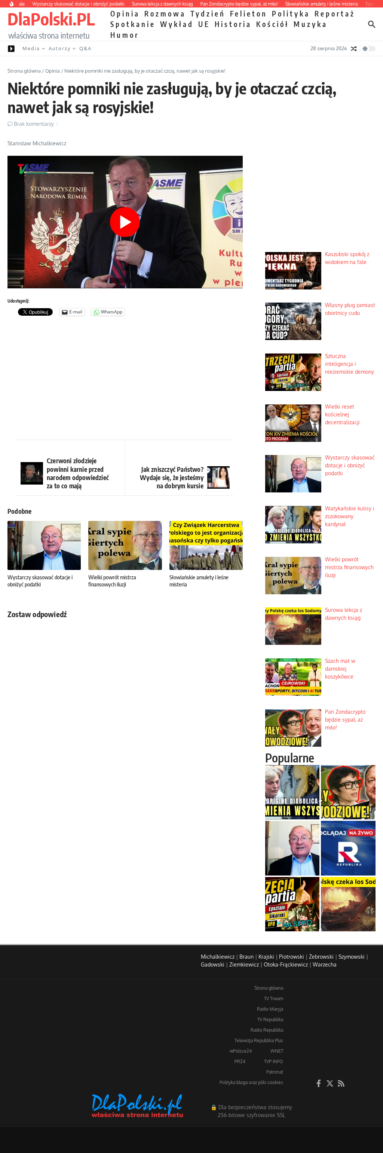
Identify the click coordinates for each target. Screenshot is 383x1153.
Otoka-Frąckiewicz (286, 964)
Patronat (274, 1072)
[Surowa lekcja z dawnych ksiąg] (348, 904)
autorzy (60, 48)
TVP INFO (273, 1061)
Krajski (266, 956)
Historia (233, 23)
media (31, 48)
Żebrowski (321, 956)
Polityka (291, 13)
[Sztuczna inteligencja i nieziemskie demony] (292, 904)
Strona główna (24, 71)
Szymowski (351, 956)
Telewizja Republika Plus (259, 1040)
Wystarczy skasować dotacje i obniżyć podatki (40, 581)
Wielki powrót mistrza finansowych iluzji (112, 581)
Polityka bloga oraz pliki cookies (251, 1082)
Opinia (125, 13)
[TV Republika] (348, 848)
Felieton (248, 13)
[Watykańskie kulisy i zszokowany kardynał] (292, 792)
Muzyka (311, 23)
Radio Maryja (270, 1009)
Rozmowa (165, 13)
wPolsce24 (241, 1051)
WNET (276, 1051)
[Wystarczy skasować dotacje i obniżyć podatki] (292, 848)
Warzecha (325, 964)
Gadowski (212, 964)
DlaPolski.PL (51, 18)
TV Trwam (273, 998)
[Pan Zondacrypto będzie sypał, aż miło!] (348, 792)
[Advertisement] (125, 379)
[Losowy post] (354, 49)
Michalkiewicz (218, 956)
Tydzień (208, 13)
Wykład (177, 23)
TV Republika (270, 1019)
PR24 (240, 1061)
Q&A (85, 48)
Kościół (272, 23)
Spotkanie (133, 23)
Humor (124, 34)
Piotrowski (291, 956)
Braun (246, 956)
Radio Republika (267, 1030)
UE (204, 23)
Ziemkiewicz (244, 964)
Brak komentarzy (34, 124)
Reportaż (335, 13)
